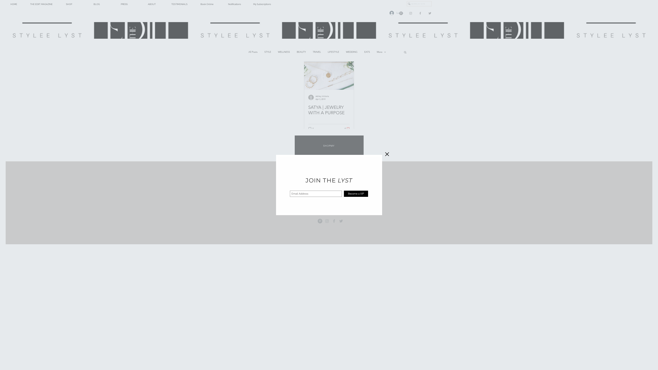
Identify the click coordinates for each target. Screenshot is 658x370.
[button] (387, 154)
